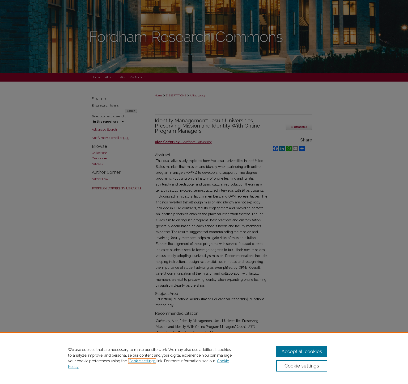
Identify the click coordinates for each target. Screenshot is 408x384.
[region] (204, 358)
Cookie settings (142, 361)
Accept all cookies (301, 351)
